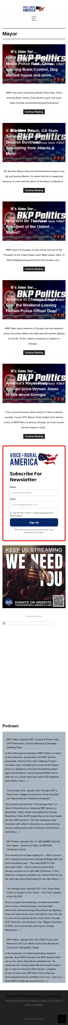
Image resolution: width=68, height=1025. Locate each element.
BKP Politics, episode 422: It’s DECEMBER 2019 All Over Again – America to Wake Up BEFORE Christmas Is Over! (33, 845)
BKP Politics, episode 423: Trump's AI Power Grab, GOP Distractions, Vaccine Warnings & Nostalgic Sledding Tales (33, 743)
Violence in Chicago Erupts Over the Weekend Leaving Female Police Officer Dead (31, 305)
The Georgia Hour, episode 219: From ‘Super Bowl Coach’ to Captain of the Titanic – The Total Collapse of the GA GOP (34, 892)
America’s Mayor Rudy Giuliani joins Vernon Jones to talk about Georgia (32, 389)
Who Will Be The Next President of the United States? (27, 227)
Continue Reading (34, 112)
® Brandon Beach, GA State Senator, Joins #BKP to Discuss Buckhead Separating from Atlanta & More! (32, 142)
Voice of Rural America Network (34, 996)
